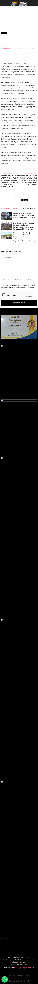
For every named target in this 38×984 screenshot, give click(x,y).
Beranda (12, 976)
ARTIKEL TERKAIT (10, 208)
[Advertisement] (19, 26)
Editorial (4, 33)
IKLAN (27, 976)
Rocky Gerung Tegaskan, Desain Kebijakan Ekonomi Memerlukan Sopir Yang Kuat (24, 215)
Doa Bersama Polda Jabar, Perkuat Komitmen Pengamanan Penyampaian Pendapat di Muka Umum (23, 226)
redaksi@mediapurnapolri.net (24, 967)
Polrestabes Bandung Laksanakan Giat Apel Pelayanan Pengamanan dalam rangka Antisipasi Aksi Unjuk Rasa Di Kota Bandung (24, 237)
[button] (35, 3)
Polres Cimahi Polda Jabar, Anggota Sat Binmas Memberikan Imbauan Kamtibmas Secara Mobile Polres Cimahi (10, 181)
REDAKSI (20, 976)
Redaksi (6, 48)
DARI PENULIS (28, 208)
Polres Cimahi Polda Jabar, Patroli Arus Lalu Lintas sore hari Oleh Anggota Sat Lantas (28, 180)
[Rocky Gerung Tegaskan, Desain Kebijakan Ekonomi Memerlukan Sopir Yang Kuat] (6, 216)
